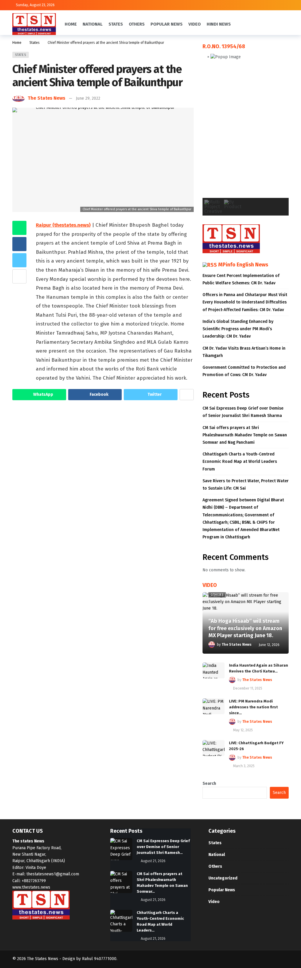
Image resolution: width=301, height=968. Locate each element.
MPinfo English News (243, 264)
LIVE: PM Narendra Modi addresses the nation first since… (253, 707)
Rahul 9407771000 (99, 958)
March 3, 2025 (244, 766)
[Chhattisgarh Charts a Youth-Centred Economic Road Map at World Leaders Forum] (121, 921)
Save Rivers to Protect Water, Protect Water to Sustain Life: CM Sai (246, 484)
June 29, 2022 (88, 98)
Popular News (221, 889)
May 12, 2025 (243, 730)
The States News (46, 98)
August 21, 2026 (153, 861)
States (20, 55)
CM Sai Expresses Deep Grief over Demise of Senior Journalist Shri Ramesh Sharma (243, 412)
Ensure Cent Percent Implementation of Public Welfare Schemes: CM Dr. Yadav (241, 279)
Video (214, 901)
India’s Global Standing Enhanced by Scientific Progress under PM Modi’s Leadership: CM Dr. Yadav (238, 329)
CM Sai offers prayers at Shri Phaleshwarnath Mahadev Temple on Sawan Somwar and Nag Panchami (245, 435)
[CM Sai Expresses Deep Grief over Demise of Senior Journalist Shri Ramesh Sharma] (121, 849)
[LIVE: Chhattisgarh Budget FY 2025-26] (214, 748)
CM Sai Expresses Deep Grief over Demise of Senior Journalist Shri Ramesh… (163, 847)
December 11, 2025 (247, 688)
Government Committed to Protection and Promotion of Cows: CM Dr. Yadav (244, 371)
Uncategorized (223, 878)
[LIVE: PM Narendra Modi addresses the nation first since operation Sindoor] (214, 706)
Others (217, 595)
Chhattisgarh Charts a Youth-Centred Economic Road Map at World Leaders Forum (240, 461)
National (216, 854)
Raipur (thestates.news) (63, 225)
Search (209, 783)
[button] (211, 133)
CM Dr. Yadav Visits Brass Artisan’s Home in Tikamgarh (244, 352)
